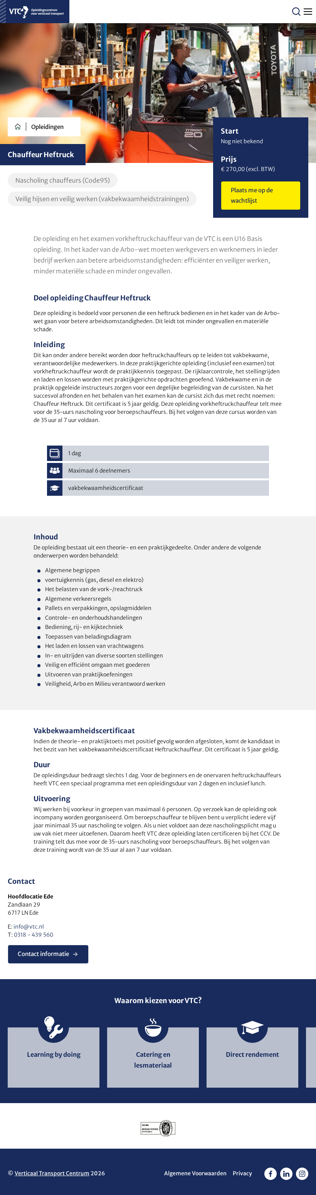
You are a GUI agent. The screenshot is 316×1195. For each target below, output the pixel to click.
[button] (296, 11)
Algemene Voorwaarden (195, 1173)
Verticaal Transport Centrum (52, 1173)
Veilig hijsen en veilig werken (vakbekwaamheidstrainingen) (102, 199)
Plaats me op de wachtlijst (252, 195)
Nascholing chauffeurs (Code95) (62, 180)
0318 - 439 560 (33, 934)
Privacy (242, 1173)
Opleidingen (47, 127)
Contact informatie (43, 954)
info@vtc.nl (28, 926)
